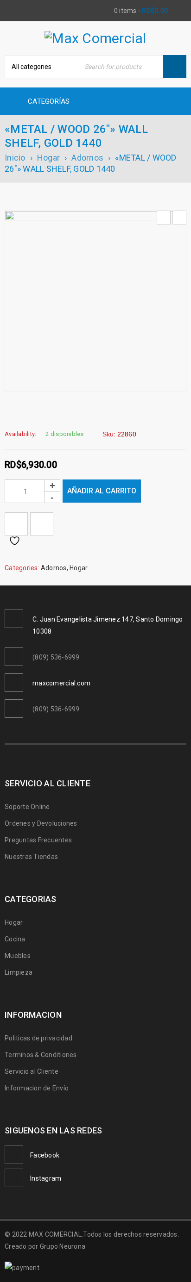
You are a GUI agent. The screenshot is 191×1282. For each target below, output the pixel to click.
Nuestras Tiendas (31, 856)
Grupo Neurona (62, 1246)
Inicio (15, 157)
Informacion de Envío (37, 1088)
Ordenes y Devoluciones (41, 823)
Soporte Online (27, 806)
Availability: (20, 433)
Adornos (87, 157)
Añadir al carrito (101, 490)
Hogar (48, 157)
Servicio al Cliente (31, 1071)
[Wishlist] (16, 523)
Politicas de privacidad (38, 1038)
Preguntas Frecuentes (38, 840)
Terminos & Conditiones (41, 1054)
